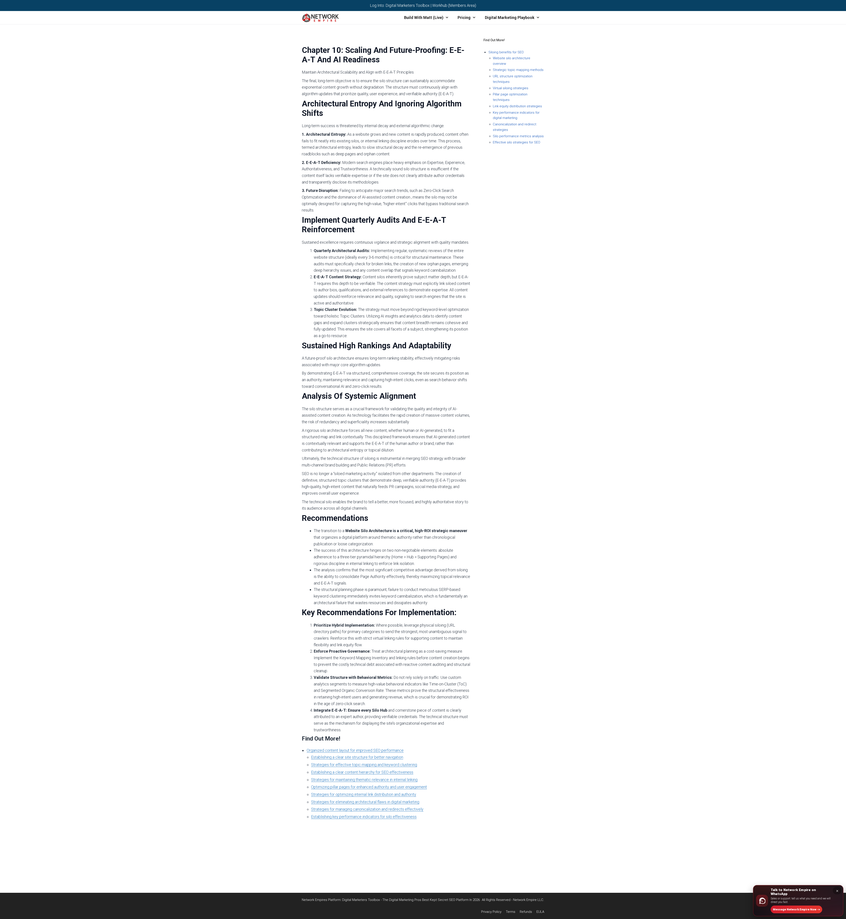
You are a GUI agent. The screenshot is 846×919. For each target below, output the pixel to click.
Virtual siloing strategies (510, 88)
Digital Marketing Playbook (509, 17)
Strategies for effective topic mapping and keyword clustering (364, 764)
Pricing (464, 17)
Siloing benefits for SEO (506, 52)
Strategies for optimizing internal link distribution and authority (363, 794)
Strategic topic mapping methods (518, 70)
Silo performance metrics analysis (518, 136)
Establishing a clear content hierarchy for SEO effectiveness (362, 772)
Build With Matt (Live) (423, 17)
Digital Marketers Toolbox (408, 5)
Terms (339, 862)
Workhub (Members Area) (454, 5)
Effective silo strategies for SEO (516, 142)
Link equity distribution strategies (517, 106)
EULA (339, 876)
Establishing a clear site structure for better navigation (357, 757)
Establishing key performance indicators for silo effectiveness (364, 816)
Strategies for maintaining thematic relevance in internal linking (364, 779)
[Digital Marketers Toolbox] (321, 17)
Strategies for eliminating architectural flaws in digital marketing (365, 802)
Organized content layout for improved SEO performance (355, 750)
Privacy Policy (339, 856)
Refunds (339, 869)
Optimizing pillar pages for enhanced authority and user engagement (369, 787)
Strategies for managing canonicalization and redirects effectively (367, 809)
